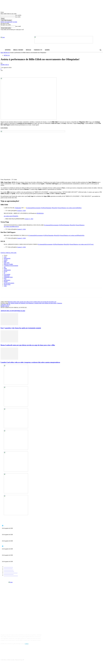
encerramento (7, 270)
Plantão (6, 281)
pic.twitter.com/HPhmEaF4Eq (76, 235)
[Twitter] (9, 72)
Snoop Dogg (7, 284)
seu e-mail (18, 26)
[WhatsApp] (20, 72)
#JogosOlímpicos (62, 208)
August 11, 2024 (21, 210)
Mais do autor (21, 310)
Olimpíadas (7, 275)
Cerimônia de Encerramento (11, 265)
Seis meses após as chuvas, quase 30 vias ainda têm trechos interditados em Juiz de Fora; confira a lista (25, 532)
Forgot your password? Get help (9, 22)
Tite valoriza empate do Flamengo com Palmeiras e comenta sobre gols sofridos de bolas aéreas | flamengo (35, 303)
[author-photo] (5, 304)
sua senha (18, 17)
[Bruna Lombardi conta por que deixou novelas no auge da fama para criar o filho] (9, 342)
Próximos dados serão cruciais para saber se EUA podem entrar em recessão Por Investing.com (32, 301)
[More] (26, 73)
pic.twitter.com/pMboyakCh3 (11, 226)
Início (2, 52)
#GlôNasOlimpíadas (46, 208)
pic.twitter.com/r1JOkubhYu (11, 216)
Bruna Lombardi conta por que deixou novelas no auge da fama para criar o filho (28, 345)
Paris (5, 278)
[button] (100, 50)
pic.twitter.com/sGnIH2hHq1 (74, 208)
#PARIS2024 (40, 213)
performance (7, 280)
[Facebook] (82, 31)
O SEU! (27, 643)
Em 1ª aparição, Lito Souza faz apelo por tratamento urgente (21, 328)
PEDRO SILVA (5, 64)
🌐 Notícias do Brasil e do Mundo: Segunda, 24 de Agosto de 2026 (17, 525)
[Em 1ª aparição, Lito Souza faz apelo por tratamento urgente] (9, 324)
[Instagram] (6, 651)
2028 (5, 257)
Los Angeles (7, 274)
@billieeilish (18, 208)
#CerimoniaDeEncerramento (33, 208)
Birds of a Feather (8, 264)
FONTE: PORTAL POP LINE (8, 252)
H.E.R (5, 271)
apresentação (7, 258)
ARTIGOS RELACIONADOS (9, 310)
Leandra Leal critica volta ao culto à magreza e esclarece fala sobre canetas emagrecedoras (30, 362)
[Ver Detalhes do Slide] (63, 43)
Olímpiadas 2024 (8, 277)
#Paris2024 (54, 208)
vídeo (5, 286)
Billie (5, 261)
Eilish (5, 268)
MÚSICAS (7, 52)
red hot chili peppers (9, 283)
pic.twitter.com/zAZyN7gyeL (86, 244)
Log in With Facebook (6, 20)
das (5, 267)
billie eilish (6, 262)
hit (4, 273)
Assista (5, 259)
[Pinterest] (15, 72)
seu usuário (18, 15)
